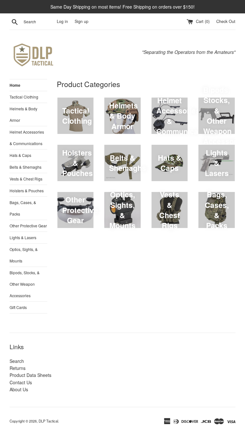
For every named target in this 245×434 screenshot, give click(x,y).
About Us (19, 389)
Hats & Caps (20, 155)
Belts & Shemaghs (25, 167)
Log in (62, 21)
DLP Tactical (48, 420)
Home (15, 85)
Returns (18, 368)
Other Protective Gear (28, 225)
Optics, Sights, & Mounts (24, 254)
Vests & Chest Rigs (26, 178)
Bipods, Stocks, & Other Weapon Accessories (25, 284)
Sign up (81, 21)
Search (17, 361)
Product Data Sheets (30, 375)
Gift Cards (18, 307)
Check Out (225, 21)
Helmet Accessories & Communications (27, 137)
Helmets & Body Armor (23, 114)
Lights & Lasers (23, 237)
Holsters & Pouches (27, 190)
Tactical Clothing (24, 96)
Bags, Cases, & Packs (23, 208)
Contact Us (21, 382)
